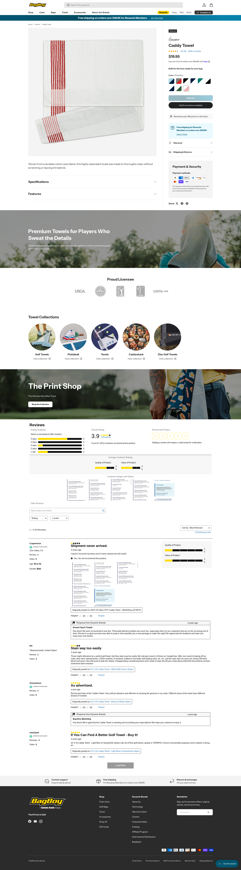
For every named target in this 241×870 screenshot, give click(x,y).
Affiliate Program (140, 832)
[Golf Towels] (41, 337)
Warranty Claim (139, 811)
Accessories (80, 12)
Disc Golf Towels (167, 354)
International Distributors (144, 837)
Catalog (135, 827)
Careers (135, 816)
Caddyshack (136, 354)
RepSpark (136, 842)
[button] (211, 5)
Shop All (103, 821)
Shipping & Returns (206, 861)
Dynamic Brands (39, 861)
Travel (65, 12)
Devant (37, 24)
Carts (42, 12)
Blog (174, 12)
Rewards (163, 12)
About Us (136, 801)
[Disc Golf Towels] (167, 337)
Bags (53, 12)
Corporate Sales (139, 821)
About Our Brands (100, 12)
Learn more (182, 134)
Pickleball (73, 354)
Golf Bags (103, 806)
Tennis (105, 354)
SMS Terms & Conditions (172, 861)
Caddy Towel (46, 24)
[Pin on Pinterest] (187, 203)
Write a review (194, 51)
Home (30, 24)
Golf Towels (42, 354)
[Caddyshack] (136, 337)
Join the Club (157, 18)
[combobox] (123, 5)
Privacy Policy (137, 861)
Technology (137, 806)
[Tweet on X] (176, 203)
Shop (30, 12)
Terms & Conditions (152, 861)
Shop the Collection (40, 404)
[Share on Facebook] (182, 203)
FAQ (182, 12)
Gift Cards (104, 827)
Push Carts (104, 801)
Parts (189, 12)
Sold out (190, 98)
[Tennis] (104, 337)
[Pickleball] (73, 337)
